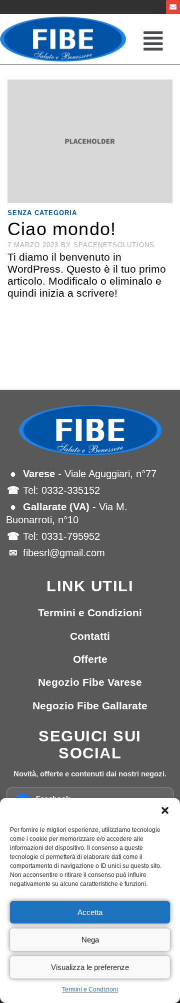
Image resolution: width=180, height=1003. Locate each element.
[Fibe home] (90, 430)
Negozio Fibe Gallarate (90, 705)
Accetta (90, 912)
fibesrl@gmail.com (64, 552)
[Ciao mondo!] (90, 142)
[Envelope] (173, 7)
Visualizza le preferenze (90, 967)
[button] (165, 810)
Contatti (90, 636)
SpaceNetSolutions (114, 245)
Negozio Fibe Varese (90, 682)
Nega (90, 939)
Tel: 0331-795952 (61, 536)
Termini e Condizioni (90, 989)
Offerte (90, 659)
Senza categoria (42, 213)
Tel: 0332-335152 (61, 490)
